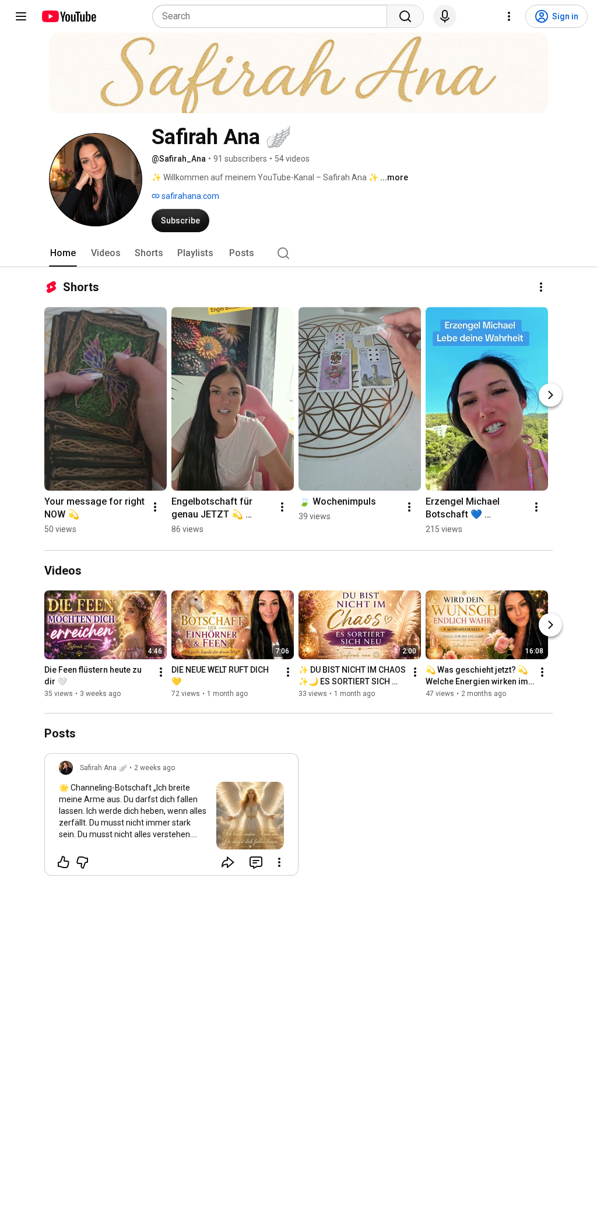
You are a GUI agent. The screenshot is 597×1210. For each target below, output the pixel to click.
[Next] (550, 395)
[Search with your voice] (444, 16)
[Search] (405, 16)
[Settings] (509, 16)
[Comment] (256, 862)
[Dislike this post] (82, 862)
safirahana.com (189, 196)
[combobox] (273, 16)
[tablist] (298, 253)
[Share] (228, 862)
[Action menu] (279, 862)
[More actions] (541, 287)
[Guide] (21, 16)
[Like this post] (63, 862)
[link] (171, 818)
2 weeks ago (154, 768)
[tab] (63, 253)
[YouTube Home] (68, 16)
